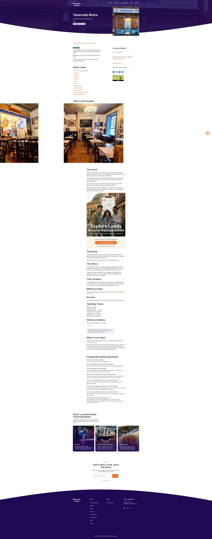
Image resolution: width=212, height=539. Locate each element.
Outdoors (92, 511)
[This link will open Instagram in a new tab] (127, 508)
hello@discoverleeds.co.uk (130, 503)
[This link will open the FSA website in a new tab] (118, 78)
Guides (91, 508)
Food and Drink (93, 514)
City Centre (118, 63)
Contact (92, 523)
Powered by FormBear (106, 480)
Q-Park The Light (107, 292)
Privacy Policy (110, 502)
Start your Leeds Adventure (106, 242)
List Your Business (94, 502)
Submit (115, 476)
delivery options (100, 377)
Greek (74, 23)
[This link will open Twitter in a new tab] (124, 508)
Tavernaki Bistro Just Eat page (105, 389)
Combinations (93, 517)
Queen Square (93, 342)
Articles (91, 505)
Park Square (120, 340)
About (91, 520)
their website (101, 401)
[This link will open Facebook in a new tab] (131, 508)
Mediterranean (81, 23)
